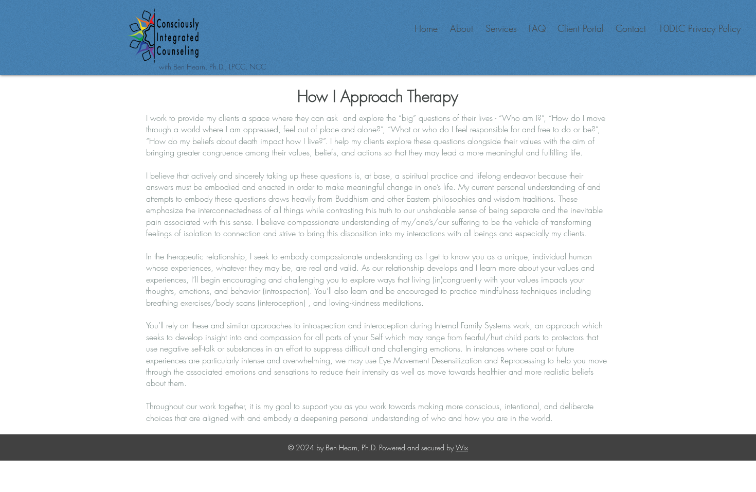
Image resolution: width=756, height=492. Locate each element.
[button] (460, 28)
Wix (462, 447)
